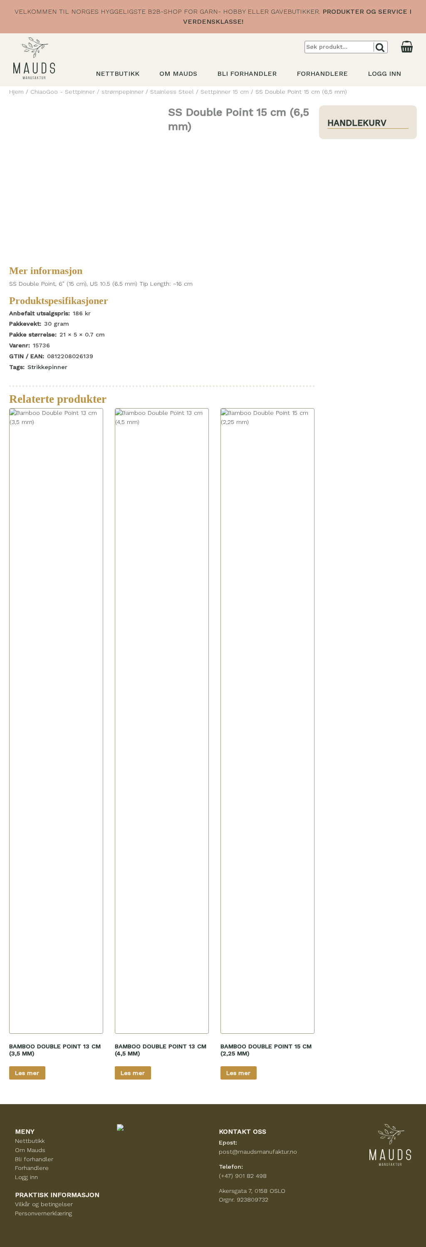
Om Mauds (178, 73)
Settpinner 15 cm (225, 91)
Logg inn (384, 73)
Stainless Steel (172, 91)
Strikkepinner (47, 367)
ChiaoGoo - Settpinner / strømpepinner (87, 91)
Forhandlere (322, 73)
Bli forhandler (247, 73)
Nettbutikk (117, 73)
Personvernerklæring (43, 1213)
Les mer (27, 1073)
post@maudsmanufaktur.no (258, 1151)
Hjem (16, 91)
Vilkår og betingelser (44, 1204)
